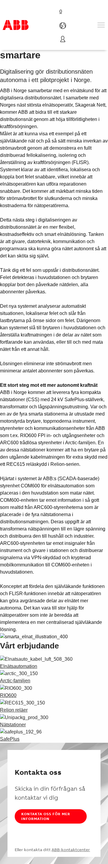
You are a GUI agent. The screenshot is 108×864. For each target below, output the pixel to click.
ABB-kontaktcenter (71, 849)
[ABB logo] (15, 25)
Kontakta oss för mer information (45, 816)
